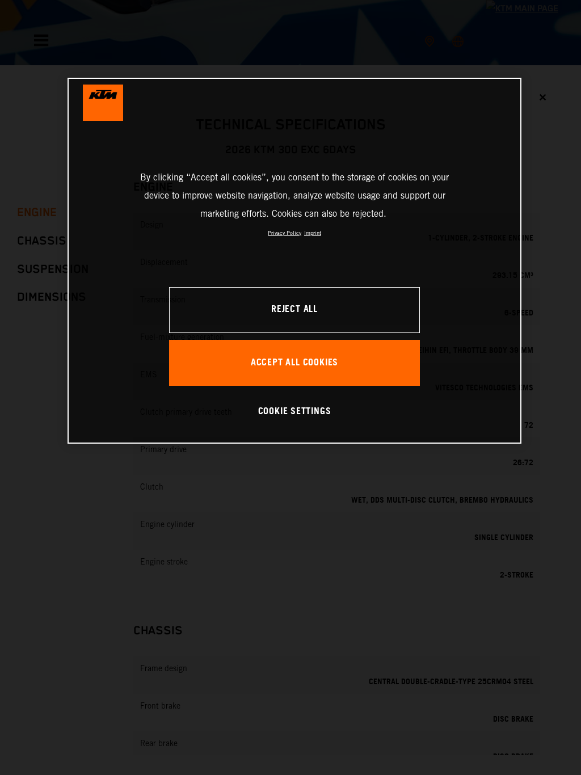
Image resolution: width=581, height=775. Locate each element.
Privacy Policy (284, 233)
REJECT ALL (294, 309)
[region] (294, 261)
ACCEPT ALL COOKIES (294, 363)
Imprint (312, 233)
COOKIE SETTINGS (294, 411)
